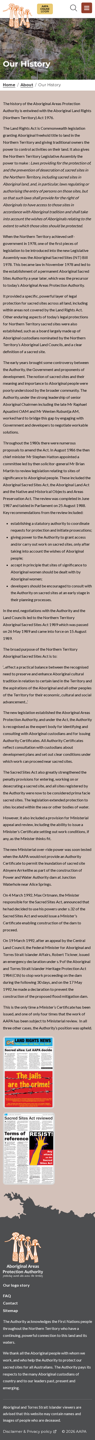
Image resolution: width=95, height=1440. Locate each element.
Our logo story (16, 1285)
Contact (10, 1303)
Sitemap (10, 1310)
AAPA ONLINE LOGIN (45, 9)
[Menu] (86, 8)
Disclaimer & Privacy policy (27, 1431)
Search (73, 8)
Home (9, 85)
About (26, 85)
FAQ (7, 1295)
